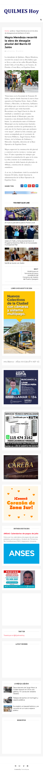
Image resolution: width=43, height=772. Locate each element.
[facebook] (27, 766)
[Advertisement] (21, 609)
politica (12, 31)
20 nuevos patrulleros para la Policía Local (20, 223)
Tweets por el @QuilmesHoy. (14, 635)
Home (7, 31)
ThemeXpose (25, 769)
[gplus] (20, 766)
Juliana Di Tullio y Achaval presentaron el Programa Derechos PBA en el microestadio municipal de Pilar (21, 243)
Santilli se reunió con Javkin (14, 263)
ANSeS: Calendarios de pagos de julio (21, 534)
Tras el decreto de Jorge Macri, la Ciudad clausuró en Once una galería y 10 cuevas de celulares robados (25, 691)
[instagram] (15, 766)
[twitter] (23, 766)
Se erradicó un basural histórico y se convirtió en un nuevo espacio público (26, 708)
